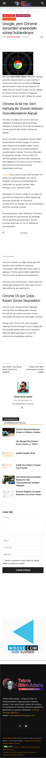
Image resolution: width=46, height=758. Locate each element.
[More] (35, 46)
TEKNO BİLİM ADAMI (13, 37)
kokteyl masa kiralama (32, 741)
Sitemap (32, 752)
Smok (17, 743)
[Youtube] (26, 726)
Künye (17, 747)
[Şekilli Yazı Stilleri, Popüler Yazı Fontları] (8, 468)
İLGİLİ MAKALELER (11, 419)
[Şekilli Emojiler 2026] (8, 456)
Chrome (5, 174)
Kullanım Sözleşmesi (10, 755)
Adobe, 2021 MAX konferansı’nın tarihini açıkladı (35, 369)
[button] (4, 3)
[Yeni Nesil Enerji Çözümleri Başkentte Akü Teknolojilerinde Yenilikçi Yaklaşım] (8, 480)
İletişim (21, 755)
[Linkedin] (23, 46)
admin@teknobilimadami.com (22, 715)
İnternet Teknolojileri (33, 11)
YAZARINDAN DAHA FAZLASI (15, 423)
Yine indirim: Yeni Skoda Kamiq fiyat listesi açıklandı (11, 369)
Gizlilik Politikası (7, 750)
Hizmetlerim (34, 747)
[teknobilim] (23, 684)
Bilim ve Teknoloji (18, 11)
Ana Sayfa (5, 11)
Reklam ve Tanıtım (10, 752)
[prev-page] (4, 503)
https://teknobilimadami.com (23, 400)
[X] (18, 46)
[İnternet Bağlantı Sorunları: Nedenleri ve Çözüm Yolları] (8, 494)
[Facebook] (12, 46)
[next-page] (7, 503)
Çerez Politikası (23, 752)
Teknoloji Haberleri (9, 19)
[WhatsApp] (29, 46)
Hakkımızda (25, 747)
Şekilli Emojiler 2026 (25, 453)
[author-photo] (23, 393)
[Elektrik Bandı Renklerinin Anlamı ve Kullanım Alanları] (8, 432)
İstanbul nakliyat (7, 743)
